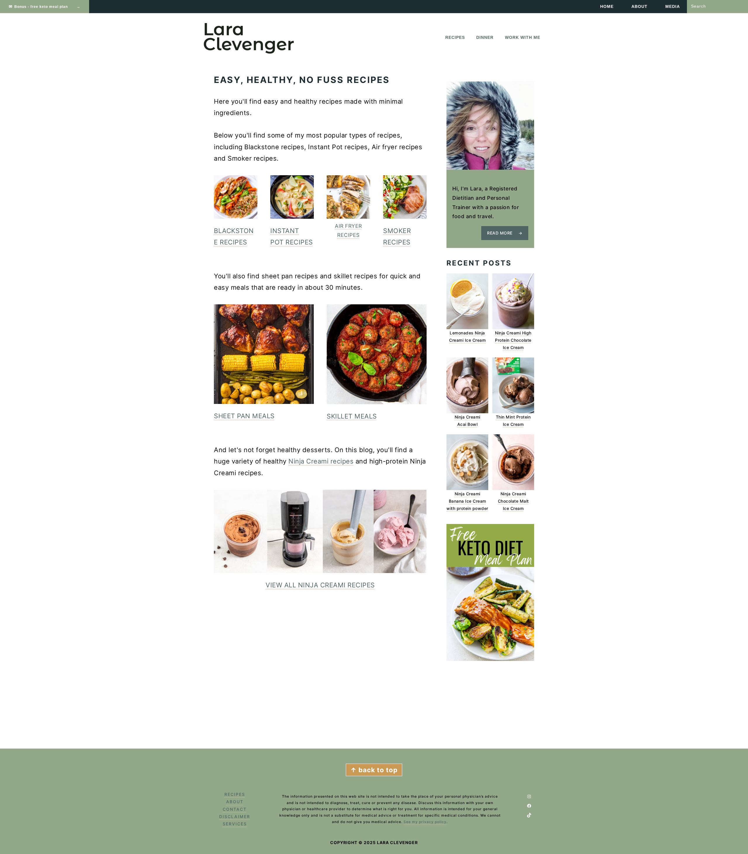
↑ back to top (374, 770)
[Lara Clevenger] (250, 52)
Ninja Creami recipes (321, 461)
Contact (235, 809)
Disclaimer (234, 816)
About (234, 801)
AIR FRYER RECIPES (348, 230)
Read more (499, 232)
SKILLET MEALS (352, 416)
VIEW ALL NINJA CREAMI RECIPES (320, 585)
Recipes (234, 794)
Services (235, 823)
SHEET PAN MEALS (244, 416)
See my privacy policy (425, 822)
